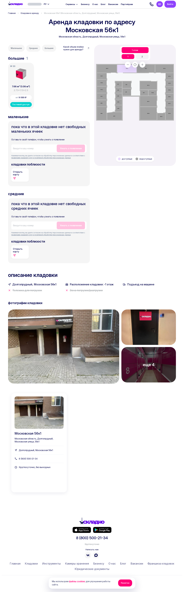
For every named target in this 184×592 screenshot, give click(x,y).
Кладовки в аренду (30, 13)
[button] (21, 86)
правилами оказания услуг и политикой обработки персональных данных (41, 158)
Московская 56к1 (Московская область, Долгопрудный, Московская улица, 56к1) (82, 13)
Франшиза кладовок (160, 563)
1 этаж (135, 50)
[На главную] (15, 4)
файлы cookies (77, 581)
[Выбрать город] (35, 4)
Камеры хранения (77, 563)
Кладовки (31, 563)
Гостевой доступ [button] (20, 104)
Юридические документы (92, 569)
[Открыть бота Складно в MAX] (96, 555)
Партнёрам (127, 4)
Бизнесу (85, 4)
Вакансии (113, 4)
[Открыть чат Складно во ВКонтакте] (88, 555)
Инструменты (51, 563)
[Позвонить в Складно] (151, 4)
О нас (95, 4)
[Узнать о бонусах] (159, 4)
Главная (12, 13)
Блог (103, 4)
